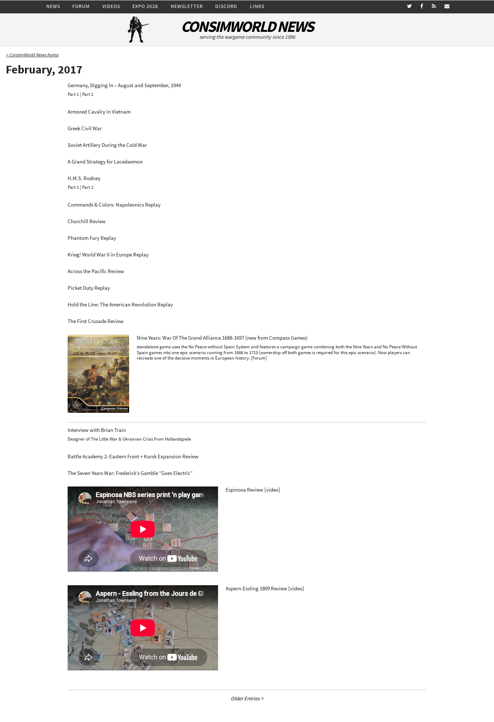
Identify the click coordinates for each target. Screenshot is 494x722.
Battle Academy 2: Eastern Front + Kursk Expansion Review (133, 456)
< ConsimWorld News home (32, 55)
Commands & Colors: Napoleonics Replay (114, 204)
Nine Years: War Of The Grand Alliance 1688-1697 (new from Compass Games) (222, 338)
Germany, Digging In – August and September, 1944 (124, 85)
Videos (111, 6)
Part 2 (87, 94)
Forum (81, 6)
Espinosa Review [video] (253, 490)
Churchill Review (87, 221)
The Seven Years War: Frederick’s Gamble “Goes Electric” (130, 473)
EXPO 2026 (145, 6)
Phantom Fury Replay (92, 238)
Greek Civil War (85, 128)
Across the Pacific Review (96, 271)
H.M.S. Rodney (84, 178)
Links (257, 6)
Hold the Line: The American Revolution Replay (120, 304)
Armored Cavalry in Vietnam (99, 112)
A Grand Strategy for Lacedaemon (105, 161)
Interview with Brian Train (97, 430)
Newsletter (187, 6)
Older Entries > (247, 698)
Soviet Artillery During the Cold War (107, 145)
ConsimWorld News (247, 26)
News (53, 6)
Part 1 (73, 94)
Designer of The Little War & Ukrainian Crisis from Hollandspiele (129, 439)
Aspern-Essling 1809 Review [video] (265, 588)
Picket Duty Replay (89, 288)
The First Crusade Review (96, 321)
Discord (226, 6)
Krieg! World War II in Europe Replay (108, 254)
